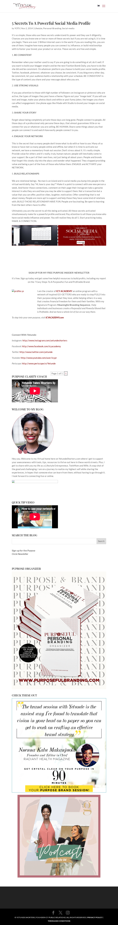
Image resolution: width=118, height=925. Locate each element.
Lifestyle (38, 28)
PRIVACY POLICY (94, 917)
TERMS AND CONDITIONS (59, 921)
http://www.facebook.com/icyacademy (41, 346)
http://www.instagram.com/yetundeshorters (44, 340)
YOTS (17, 28)
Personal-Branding (52, 28)
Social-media (68, 28)
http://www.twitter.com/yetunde (36, 352)
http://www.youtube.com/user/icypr (39, 357)
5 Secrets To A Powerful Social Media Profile (51, 23)
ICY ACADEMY (64, 291)
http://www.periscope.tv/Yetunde (39, 363)
